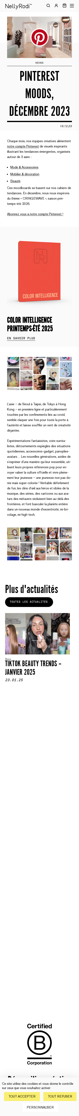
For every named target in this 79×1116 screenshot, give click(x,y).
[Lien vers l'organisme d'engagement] (39, 1068)
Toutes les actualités (29, 601)
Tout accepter (22, 1096)
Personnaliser (40, 1107)
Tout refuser (60, 1096)
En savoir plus (21, 338)
